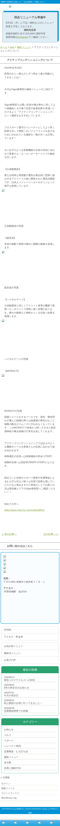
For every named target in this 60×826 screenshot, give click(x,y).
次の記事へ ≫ (51, 534)
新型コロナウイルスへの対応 (19, 680)
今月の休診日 (11, 695)
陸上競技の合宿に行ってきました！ (23, 703)
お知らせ (9, 729)
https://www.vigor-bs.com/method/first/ (24, 510)
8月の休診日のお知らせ (16, 687)
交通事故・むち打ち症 (16, 751)
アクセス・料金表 (13, 636)
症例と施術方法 (12, 768)
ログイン (5, 783)
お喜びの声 (10, 660)
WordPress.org (8, 798)
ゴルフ (7, 735)
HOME (7, 629)
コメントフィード (10, 793)
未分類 (7, 762)
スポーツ (9, 740)
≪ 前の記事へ (8, 534)
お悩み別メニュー (13, 646)
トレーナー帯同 (12, 746)
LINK (30, 812)
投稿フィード (8, 788)
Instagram (23, 37)
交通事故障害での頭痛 (16, 711)
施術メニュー (11, 757)
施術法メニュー (12, 653)
